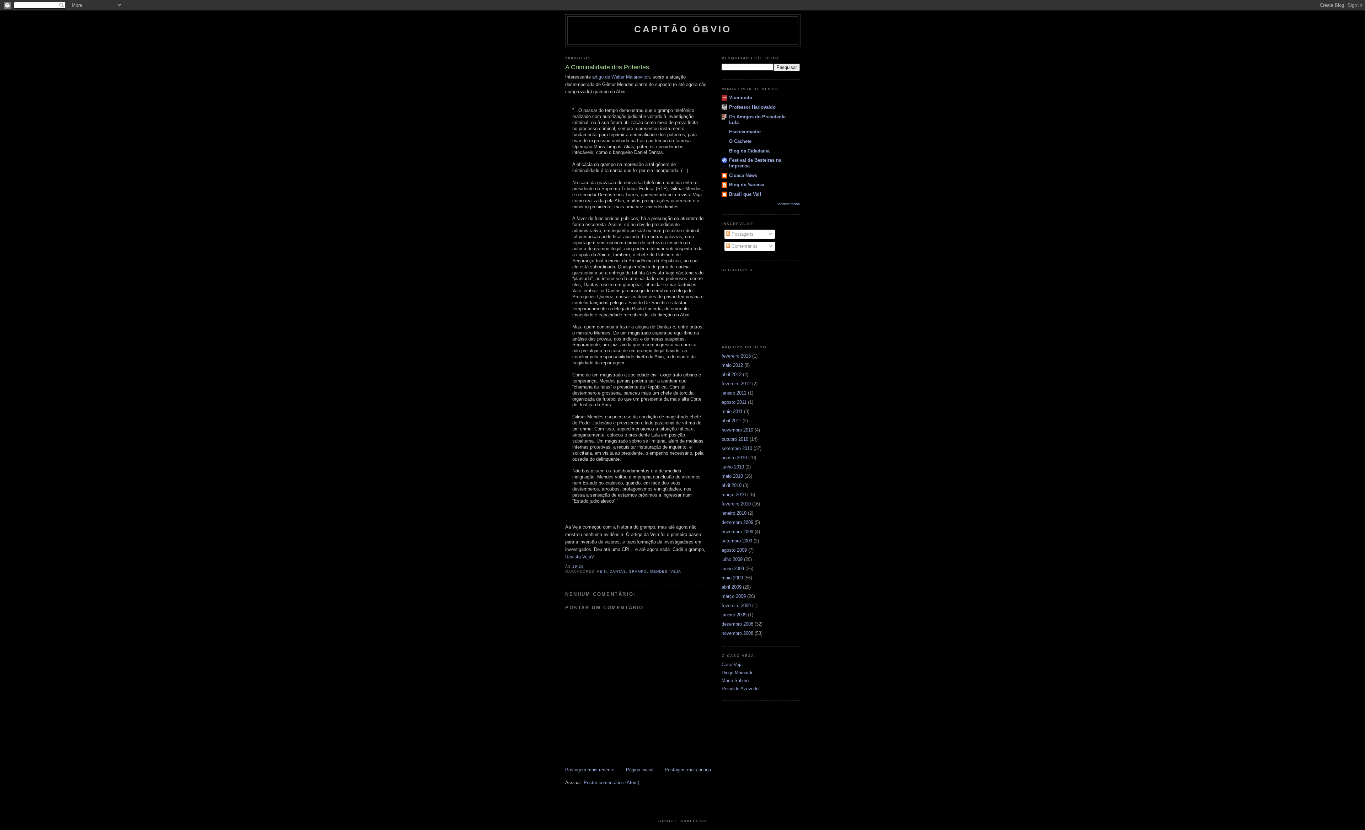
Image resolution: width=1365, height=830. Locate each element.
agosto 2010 (734, 457)
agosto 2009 (734, 550)
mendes (659, 571)
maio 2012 (732, 365)
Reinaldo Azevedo (740, 688)
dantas (618, 571)
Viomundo (740, 97)
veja (675, 571)
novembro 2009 (737, 531)
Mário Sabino (735, 680)
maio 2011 (732, 411)
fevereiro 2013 (736, 356)
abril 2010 (732, 485)
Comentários (744, 246)
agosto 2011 (734, 402)
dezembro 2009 (737, 522)
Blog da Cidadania (749, 151)
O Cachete (740, 141)
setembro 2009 (737, 540)
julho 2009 (732, 559)
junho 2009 (733, 568)
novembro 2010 (737, 430)
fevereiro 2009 (736, 605)
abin (602, 571)
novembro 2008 (737, 633)
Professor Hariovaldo (752, 107)
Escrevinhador (745, 131)
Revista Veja (578, 556)
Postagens (742, 234)
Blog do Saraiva (746, 184)
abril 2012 (732, 374)
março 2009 (734, 596)
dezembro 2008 (737, 624)
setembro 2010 (737, 448)
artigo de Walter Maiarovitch (621, 77)
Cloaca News (743, 175)
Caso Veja (732, 664)
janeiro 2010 (734, 513)
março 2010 (734, 494)
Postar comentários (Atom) (611, 782)
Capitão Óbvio (683, 29)
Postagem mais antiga (688, 769)
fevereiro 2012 (736, 383)
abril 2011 (731, 420)
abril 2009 (732, 587)
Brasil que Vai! (745, 194)
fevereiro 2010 (736, 504)
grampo (638, 571)
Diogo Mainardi (737, 672)
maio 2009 (732, 577)
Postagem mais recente (589, 769)
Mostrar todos (788, 204)
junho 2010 (733, 467)
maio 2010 (732, 476)
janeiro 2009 (734, 614)
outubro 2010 (735, 439)
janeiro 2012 (734, 393)
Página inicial (639, 769)
